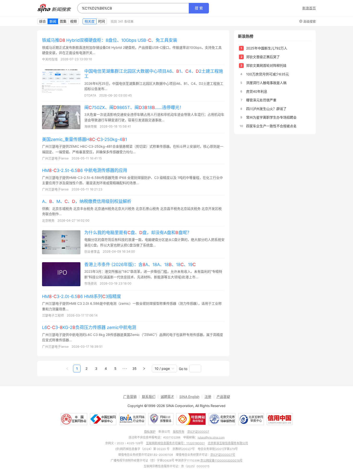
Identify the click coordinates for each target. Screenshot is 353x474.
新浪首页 (309, 8)
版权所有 (178, 431)
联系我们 (148, 397)
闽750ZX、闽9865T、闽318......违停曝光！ (134, 107)
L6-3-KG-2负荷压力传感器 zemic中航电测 (89, 327)
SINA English (189, 397)
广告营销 (130, 397)
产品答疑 (223, 397)
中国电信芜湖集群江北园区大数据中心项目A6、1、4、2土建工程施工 (153, 74)
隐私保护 (150, 431)
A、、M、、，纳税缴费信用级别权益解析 (86, 201)
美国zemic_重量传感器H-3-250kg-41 (84, 139)
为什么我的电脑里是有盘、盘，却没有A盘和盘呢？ (137, 232)
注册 (208, 397)
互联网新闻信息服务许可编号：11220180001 (175, 443)
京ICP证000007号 (222, 454)
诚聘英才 (167, 397)
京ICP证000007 (198, 431)
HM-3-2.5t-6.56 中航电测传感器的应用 (84, 170)
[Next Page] (144, 368)
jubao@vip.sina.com (211, 437)
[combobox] (133, 8)
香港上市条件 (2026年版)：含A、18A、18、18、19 (140, 264)
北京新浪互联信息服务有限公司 (228, 443)
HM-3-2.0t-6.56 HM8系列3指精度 (81, 296)
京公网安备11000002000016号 (221, 460)
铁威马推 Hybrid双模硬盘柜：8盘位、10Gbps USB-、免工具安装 (109, 40)
